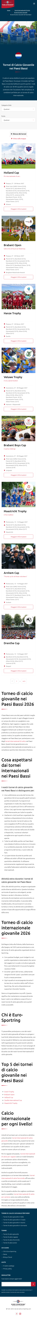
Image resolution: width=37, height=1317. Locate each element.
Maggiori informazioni (18, 209)
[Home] (7, 4)
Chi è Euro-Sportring (9, 1251)
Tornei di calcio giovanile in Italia (13, 1217)
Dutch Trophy (9, 1092)
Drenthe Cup (12, 643)
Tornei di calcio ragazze (10, 1237)
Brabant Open (12, 245)
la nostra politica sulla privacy (24, 1290)
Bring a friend (7, 1257)
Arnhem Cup (11, 572)
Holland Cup (11, 172)
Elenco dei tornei (19, 134)
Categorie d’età (6, 105)
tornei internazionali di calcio (15, 741)
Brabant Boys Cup (15, 445)
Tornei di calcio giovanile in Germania (15, 1225)
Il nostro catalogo (8, 1266)
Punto (3, 116)
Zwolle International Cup (13, 1100)
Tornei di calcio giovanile (11, 1234)
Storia (5, 1254)
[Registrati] (33, 1284)
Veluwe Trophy (13, 377)
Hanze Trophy (12, 313)
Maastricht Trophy (15, 511)
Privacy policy (7, 1269)
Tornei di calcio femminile (11, 1240)
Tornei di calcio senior (10, 1243)
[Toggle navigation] (34, 3)
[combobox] (18, 109)
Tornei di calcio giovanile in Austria (14, 1222)
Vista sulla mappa (19, 138)
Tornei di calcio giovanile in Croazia (14, 1220)
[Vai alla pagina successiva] (20, 681)
